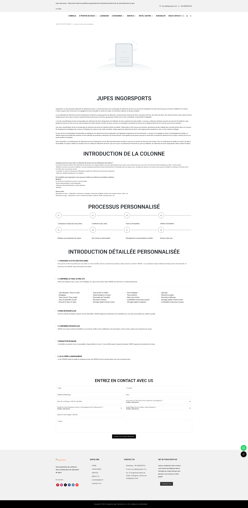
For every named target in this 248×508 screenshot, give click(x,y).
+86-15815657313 (186, 6)
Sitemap (151, 504)
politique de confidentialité (139, 504)
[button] (181, 16)
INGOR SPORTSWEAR (63, 24)
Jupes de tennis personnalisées (84, 24)
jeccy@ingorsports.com (169, 6)
